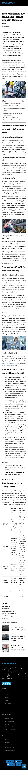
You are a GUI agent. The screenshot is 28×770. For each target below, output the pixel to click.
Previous (6, 596)
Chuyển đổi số (5, 608)
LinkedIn (19, 761)
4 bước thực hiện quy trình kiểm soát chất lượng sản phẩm (12, 104)
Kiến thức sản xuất (7, 10)
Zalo (19, 764)
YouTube (11, 764)
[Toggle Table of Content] (23, 101)
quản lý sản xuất (19, 591)
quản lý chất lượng (7, 591)
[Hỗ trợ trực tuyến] (24, 766)
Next (23, 596)
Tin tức (3, 618)
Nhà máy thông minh (7, 613)
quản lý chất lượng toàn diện (9, 363)
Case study (5, 606)
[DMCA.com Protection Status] (6, 683)
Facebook (10, 761)
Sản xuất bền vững (7, 616)
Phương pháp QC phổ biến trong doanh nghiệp (14, 109)
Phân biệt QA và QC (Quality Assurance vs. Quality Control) (11, 119)
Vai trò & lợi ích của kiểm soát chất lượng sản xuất (12, 114)
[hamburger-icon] (25, 2)
